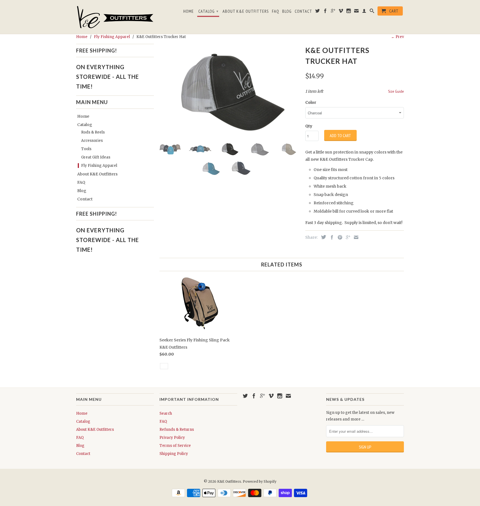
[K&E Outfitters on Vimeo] (341, 12)
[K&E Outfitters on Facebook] (325, 12)
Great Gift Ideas (95, 157)
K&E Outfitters (229, 481)
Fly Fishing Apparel (99, 165)
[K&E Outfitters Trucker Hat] (229, 90)
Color (310, 102)
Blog (287, 11)
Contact (303, 11)
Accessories (92, 140)
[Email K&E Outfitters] (356, 12)
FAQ (275, 11)
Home (188, 11)
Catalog (208, 11)
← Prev (397, 36)
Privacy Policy (172, 437)
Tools (86, 149)
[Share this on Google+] (346, 237)
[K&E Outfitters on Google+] (333, 12)
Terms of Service (175, 445)
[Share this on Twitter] (322, 237)
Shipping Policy (173, 453)
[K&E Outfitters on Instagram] (348, 12)
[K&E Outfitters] (115, 17)
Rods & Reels (93, 132)
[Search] (372, 12)
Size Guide (396, 91)
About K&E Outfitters (245, 11)
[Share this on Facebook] (330, 237)
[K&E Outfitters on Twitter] (317, 12)
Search (165, 413)
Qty (308, 126)
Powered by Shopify (259, 481)
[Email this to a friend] (354, 237)
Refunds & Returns (176, 429)
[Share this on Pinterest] (338, 237)
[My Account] (364, 12)
